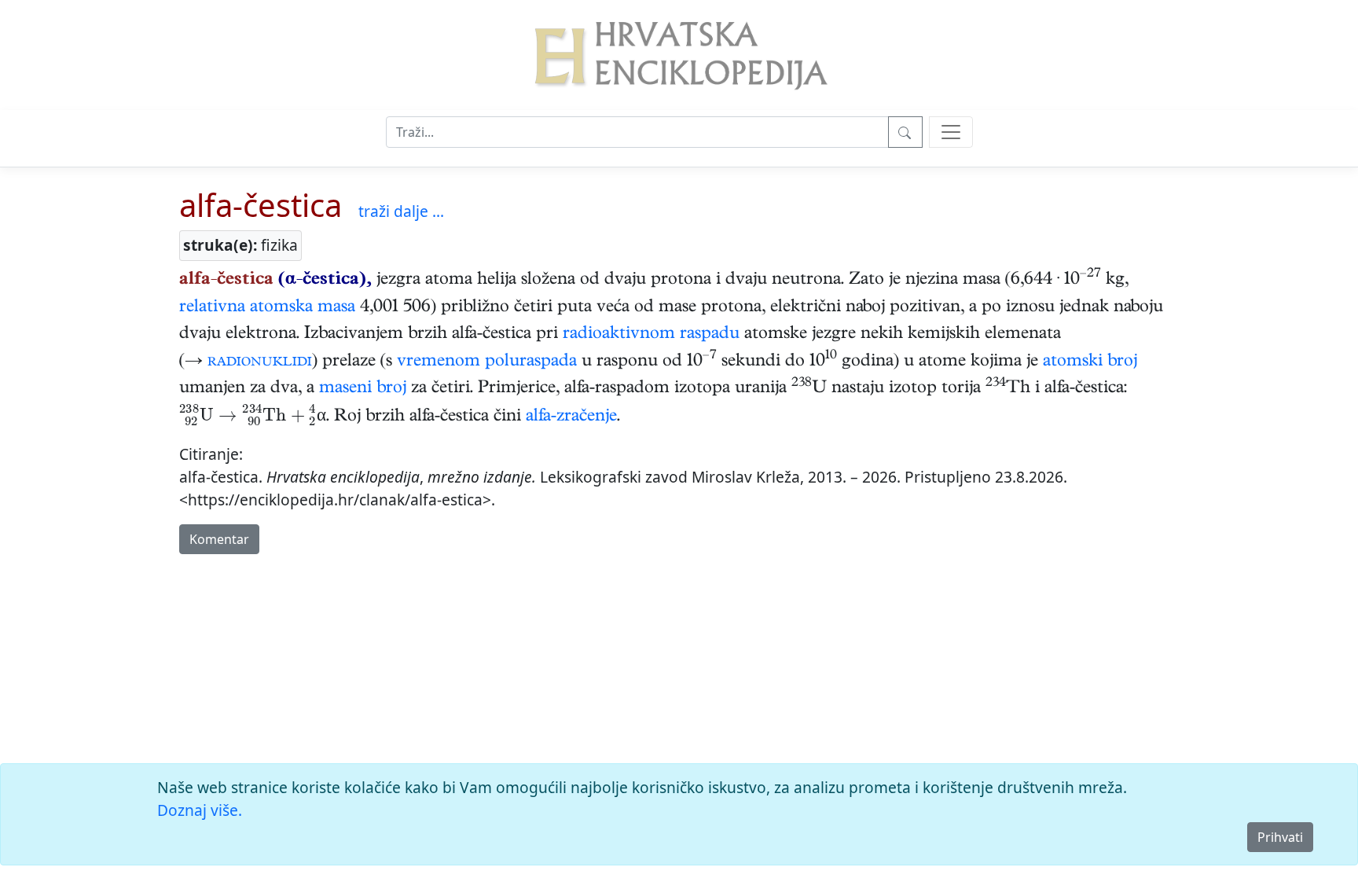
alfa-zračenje (571, 417)
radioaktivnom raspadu (651, 334)
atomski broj (1090, 362)
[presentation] (252, 417)
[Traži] (905, 132)
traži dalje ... (401, 211)
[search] (951, 132)
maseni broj (362, 389)
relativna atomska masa (267, 308)
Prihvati (1280, 837)
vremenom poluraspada (487, 362)
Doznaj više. (199, 810)
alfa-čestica (260, 204)
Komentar (219, 539)
